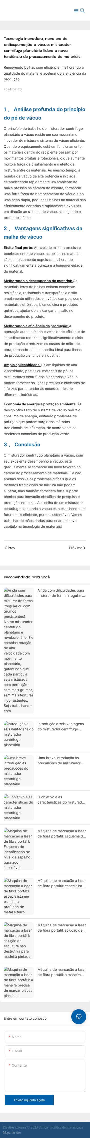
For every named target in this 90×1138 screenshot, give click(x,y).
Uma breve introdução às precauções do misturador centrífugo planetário (59, 761)
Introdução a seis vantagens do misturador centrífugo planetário (61, 727)
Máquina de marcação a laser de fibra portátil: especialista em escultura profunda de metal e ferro (62, 883)
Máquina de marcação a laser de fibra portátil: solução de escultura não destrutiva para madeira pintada (62, 928)
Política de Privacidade (66, 1127)
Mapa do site (12, 1133)
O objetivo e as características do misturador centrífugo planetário (61, 800)
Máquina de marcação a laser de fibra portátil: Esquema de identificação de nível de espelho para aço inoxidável (62, 834)
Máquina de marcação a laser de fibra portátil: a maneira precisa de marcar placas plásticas (62, 972)
